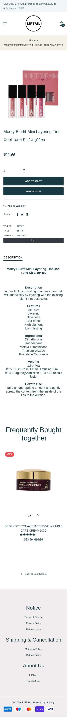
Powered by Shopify (43, 702)
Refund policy (33, 629)
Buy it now (33, 191)
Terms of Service (33, 617)
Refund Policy (33, 655)
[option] (33, 502)
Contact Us (33, 681)
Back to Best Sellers (35, 573)
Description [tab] (13, 257)
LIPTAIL (33, 675)
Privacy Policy (33, 623)
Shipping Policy (33, 649)
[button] (28, 534)
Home (32, 40)
